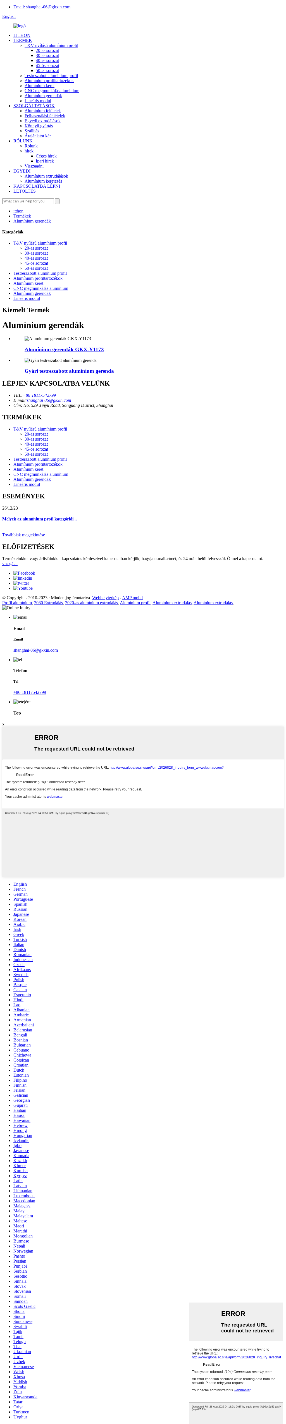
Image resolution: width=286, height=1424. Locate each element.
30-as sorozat (47, 55)
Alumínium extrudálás (172, 602)
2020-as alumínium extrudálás (91, 602)
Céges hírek (46, 156)
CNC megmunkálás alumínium (52, 90)
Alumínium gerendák (43, 95)
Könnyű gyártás (39, 125)
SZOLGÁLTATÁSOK (34, 105)
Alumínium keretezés (43, 181)
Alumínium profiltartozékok (49, 80)
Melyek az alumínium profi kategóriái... (39, 519)
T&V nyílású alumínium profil (51, 45)
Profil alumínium (17, 602)
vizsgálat (10, 563)
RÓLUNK (23, 140)
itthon (18, 211)
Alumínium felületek (43, 110)
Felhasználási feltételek (45, 115)
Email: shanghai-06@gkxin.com (41, 6)
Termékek (22, 216)
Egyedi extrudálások (43, 120)
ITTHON (21, 35)
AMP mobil (132, 597)
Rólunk (31, 146)
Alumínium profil (135, 602)
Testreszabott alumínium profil (51, 75)
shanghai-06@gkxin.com (49, 400)
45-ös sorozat (47, 65)
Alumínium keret (39, 85)
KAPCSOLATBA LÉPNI (36, 186)
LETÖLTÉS (24, 191)
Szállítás (32, 130)
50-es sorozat (47, 70)
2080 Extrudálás (48, 602)
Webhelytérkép (105, 597)
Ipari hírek (45, 161)
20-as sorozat (47, 50)
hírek (29, 151)
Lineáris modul (38, 100)
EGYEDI (21, 171)
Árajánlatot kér (38, 135)
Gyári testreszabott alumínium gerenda (69, 371)
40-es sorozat (47, 60)
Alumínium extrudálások (46, 176)
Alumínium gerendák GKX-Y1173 (64, 349)
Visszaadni (34, 166)
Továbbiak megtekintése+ (24, 534)
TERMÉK (22, 40)
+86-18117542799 (39, 395)
